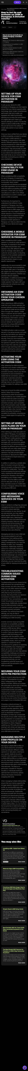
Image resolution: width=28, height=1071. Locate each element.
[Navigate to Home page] (2, 2)
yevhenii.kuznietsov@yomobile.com (11, 825)
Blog (5, 9)
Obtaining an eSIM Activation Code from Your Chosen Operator (13, 52)
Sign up (17, 2)
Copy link (4, 27)
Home (2, 9)
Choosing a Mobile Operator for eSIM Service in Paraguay (12, 48)
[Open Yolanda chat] (25, 1068)
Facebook (10, 27)
